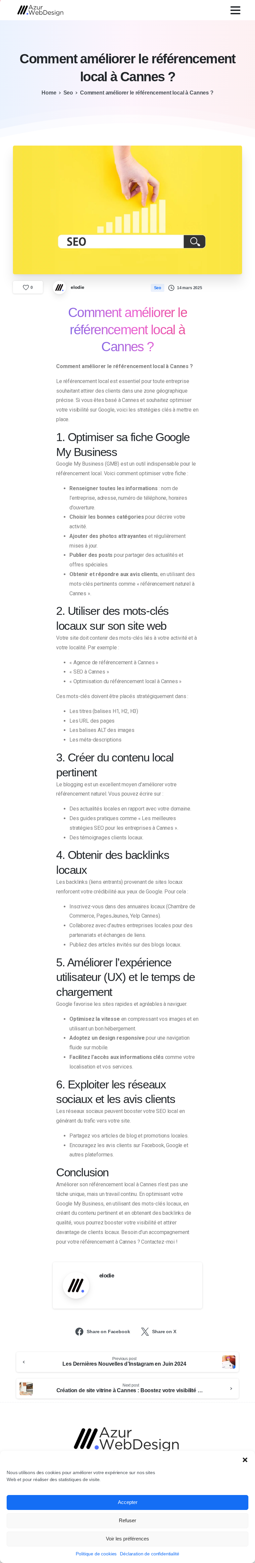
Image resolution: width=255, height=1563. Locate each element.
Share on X (164, 1331)
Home (49, 93)
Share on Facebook (108, 1331)
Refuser (127, 1520)
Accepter (127, 1502)
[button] (245, 1459)
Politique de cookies (96, 1553)
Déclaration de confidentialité (149, 1553)
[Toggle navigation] (235, 10)
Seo (68, 93)
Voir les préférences (127, 1538)
